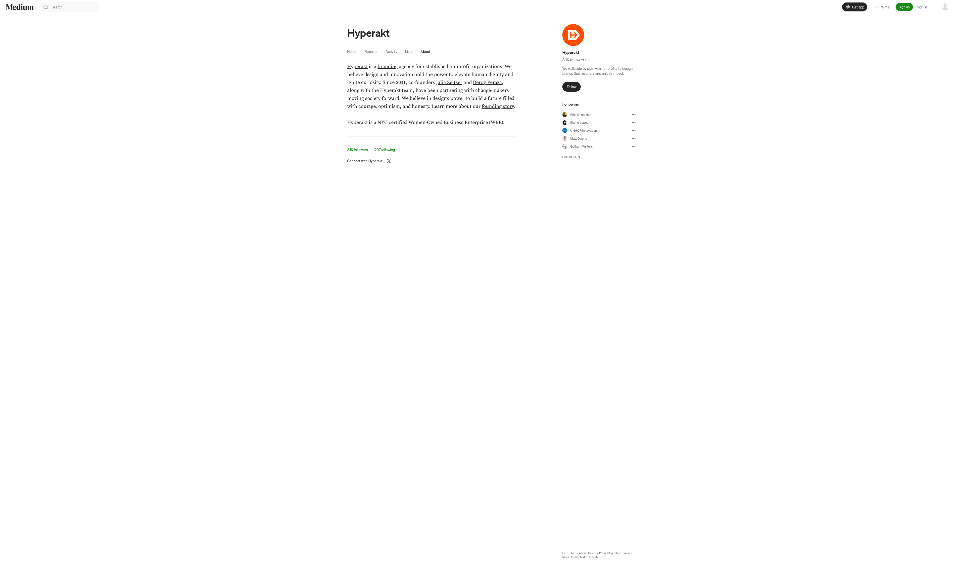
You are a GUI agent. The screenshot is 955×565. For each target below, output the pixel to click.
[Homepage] (20, 7)
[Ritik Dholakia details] (634, 115)
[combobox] (75, 7)
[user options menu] (945, 6)
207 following (385, 149)
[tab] (352, 51)
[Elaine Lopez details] (634, 122)
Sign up (904, 7)
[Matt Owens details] (634, 138)
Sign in (922, 7)
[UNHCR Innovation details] (634, 130)
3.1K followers (357, 149)
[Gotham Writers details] (634, 146)
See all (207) (571, 157)
